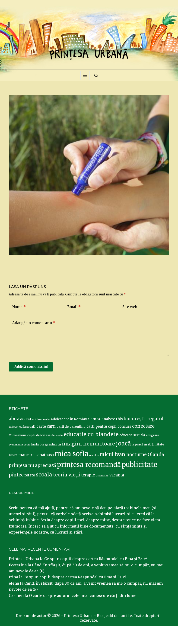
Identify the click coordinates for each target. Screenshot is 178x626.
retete (29, 475)
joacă (123, 443)
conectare (143, 426)
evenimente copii (19, 444)
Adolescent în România (70, 419)
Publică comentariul (30, 366)
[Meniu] (85, 75)
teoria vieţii (66, 475)
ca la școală (27, 426)
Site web (129, 307)
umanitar (102, 475)
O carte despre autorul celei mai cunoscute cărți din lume (82, 595)
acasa (25, 418)
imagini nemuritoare (88, 444)
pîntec (16, 475)
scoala (44, 474)
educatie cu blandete (91, 434)
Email (74, 307)
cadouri (13, 426)
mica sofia (71, 453)
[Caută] (96, 75)
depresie (57, 435)
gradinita (53, 444)
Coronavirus (17, 435)
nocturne (136, 454)
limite (13, 455)
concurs (124, 426)
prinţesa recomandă (89, 464)
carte (41, 426)
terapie (88, 475)
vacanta (116, 475)
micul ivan (112, 454)
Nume (19, 307)
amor (95, 419)
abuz (14, 418)
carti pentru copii (101, 426)
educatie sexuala (132, 435)
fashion (37, 444)
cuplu (31, 435)
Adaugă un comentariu (33, 323)
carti (51, 426)
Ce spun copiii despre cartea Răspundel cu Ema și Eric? (95, 558)
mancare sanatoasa (36, 454)
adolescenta (41, 419)
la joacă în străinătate (148, 444)
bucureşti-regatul (144, 418)
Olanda (156, 454)
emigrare (152, 435)
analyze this (112, 419)
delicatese (43, 435)
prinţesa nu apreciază (32, 465)
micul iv (94, 455)
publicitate (139, 464)
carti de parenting (71, 426)
